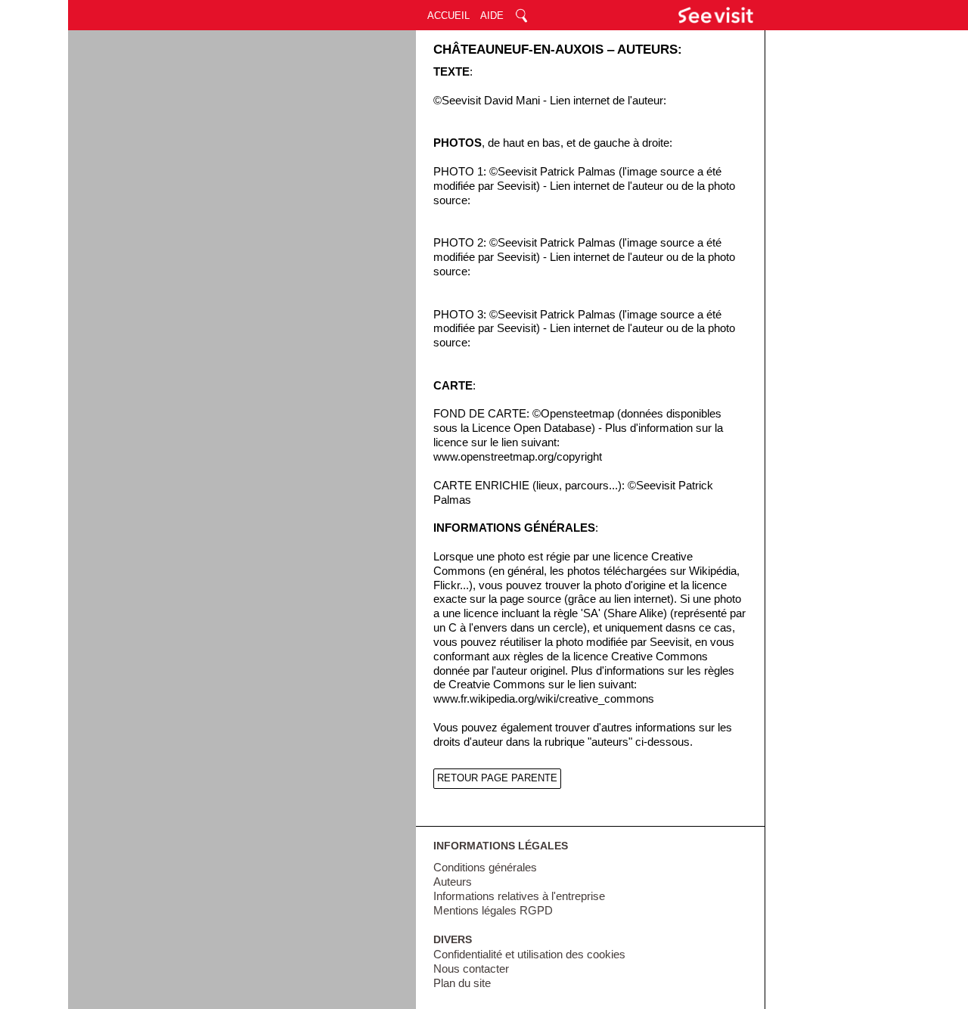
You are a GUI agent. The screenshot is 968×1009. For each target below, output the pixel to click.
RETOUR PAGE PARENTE (497, 778)
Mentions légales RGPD (493, 911)
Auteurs (452, 882)
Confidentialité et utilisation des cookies (529, 954)
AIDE (492, 15)
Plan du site (462, 983)
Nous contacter (471, 969)
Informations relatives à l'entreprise (519, 896)
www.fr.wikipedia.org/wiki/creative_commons (543, 699)
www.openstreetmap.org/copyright (517, 457)
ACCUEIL (448, 15)
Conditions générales (485, 868)
